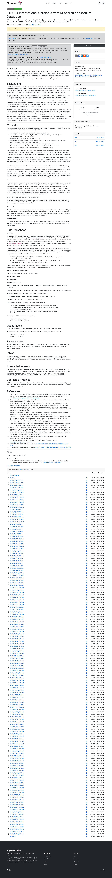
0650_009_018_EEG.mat (17, 521)
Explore (67, 3)
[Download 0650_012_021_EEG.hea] (86, 534)
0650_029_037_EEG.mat (16, 619)
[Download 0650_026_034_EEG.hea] (86, 602)
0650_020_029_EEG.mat (17, 575)
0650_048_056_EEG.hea (17, 709)
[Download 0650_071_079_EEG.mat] (86, 824)
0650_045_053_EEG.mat (17, 697)
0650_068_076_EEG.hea (17, 807)
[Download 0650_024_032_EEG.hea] (86, 592)
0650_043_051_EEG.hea (17, 685)
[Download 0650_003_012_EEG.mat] (86, 492)
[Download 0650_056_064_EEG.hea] (86, 748)
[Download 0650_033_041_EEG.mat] (86, 639)
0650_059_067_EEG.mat (17, 765)
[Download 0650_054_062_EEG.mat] (86, 741)
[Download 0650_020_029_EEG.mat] (86, 575)
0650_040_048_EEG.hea (17, 670)
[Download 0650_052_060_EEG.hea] (86, 729)
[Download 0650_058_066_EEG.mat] (86, 761)
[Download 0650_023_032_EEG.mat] (86, 590)
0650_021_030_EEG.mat (17, 580)
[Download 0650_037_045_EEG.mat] (86, 658)
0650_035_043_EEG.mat (17, 648)
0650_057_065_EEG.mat (17, 756)
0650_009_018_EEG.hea (16, 519)
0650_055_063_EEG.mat (17, 746)
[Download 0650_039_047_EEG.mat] (86, 668)
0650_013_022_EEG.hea (16, 539)
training (27, 469)
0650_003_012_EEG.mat (17, 492)
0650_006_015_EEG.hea (16, 504)
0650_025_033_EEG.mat (17, 600)
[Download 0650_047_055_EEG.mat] (86, 707)
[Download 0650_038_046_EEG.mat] (86, 663)
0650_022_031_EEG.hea (16, 582)
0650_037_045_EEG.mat (17, 658)
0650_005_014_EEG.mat (17, 502)
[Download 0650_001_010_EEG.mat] (86, 483)
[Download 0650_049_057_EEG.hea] (86, 714)
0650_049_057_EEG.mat (17, 717)
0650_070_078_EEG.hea (17, 817)
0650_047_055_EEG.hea (16, 704)
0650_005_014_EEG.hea (17, 500)
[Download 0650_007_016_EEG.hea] (86, 509)
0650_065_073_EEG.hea (17, 792)
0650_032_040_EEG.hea (17, 631)
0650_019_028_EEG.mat (17, 570)
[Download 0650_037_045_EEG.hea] (86, 656)
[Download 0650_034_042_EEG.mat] (86, 644)
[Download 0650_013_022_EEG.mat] (86, 541)
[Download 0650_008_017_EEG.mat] (86, 517)
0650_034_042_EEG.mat (17, 643)
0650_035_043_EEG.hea (17, 646)
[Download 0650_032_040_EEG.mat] (86, 634)
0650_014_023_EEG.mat (17, 546)
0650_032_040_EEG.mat (17, 634)
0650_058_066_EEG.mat (17, 761)
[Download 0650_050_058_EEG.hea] (86, 719)
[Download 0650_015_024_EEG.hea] (86, 548)
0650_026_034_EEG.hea (17, 602)
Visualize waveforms (14, 465)
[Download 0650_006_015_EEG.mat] (86, 507)
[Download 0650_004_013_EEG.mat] (86, 497)
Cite (35, 46)
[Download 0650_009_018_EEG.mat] (86, 522)
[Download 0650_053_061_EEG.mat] (86, 736)
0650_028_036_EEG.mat (17, 614)
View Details (89, 115)
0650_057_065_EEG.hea (16, 753)
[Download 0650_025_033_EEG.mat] (86, 600)
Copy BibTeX (42, 46)
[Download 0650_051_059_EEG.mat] (86, 727)
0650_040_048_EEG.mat (17, 673)
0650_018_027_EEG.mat (16, 565)
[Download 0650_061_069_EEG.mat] (86, 775)
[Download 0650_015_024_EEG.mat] (86, 551)
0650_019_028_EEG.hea (16, 568)
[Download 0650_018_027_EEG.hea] (86, 563)
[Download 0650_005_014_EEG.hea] (86, 500)
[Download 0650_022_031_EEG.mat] (86, 585)
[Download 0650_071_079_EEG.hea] (86, 822)
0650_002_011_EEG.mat (16, 487)
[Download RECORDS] (86, 836)
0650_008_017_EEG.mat (16, 517)
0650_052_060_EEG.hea (17, 729)
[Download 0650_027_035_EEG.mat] (86, 609)
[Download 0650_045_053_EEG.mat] (86, 697)
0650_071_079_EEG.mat (16, 824)
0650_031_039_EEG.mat (17, 629)
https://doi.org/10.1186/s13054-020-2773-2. (26, 398)
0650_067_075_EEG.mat (17, 804)
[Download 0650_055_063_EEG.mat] (86, 746)
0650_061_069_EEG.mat (17, 775)
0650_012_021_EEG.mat (16, 536)
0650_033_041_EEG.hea (17, 636)
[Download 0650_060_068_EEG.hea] (86, 768)
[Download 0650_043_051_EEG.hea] (86, 685)
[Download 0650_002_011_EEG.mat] (86, 487)
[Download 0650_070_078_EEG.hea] (86, 817)
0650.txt (12, 478)
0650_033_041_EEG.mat (17, 639)
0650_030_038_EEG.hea (17, 621)
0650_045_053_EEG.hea (17, 695)
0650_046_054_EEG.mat (17, 702)
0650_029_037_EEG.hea (16, 617)
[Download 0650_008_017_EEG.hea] (86, 514)
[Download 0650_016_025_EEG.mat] (86, 556)
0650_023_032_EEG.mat (17, 590)
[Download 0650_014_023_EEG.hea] (86, 544)
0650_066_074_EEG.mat (17, 800)
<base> (21, 469)
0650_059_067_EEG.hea (16, 763)
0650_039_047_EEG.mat (17, 668)
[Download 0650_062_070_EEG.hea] (86, 778)
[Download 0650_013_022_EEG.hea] (86, 539)
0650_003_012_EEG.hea (16, 490)
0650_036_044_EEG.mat (17, 653)
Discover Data (47, 856)
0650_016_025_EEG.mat (17, 556)
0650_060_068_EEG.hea (17, 768)
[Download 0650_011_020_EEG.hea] (86, 529)
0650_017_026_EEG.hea (16, 558)
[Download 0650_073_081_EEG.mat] (86, 834)
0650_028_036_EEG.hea (17, 612)
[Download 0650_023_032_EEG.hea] (86, 587)
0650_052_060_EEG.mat (17, 731)
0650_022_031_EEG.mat (17, 585)
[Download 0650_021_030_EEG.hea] (86, 578)
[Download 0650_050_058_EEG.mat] (86, 722)
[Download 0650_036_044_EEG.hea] (86, 651)
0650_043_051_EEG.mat (17, 687)
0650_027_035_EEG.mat (17, 609)
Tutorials (76, 864)
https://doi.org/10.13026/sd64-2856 (85, 95)
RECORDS (13, 836)
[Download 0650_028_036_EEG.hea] (86, 612)
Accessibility (102, 870)
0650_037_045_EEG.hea (16, 656)
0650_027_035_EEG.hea (16, 607)
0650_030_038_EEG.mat (17, 624)
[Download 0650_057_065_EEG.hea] (86, 753)
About (54, 3)
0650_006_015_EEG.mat (17, 507)
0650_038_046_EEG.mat (17, 663)
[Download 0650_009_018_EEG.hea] (86, 519)
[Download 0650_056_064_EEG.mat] (86, 751)
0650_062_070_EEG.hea (17, 778)
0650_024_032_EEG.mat (17, 595)
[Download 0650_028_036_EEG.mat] (86, 614)
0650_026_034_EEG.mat (17, 604)
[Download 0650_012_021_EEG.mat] (86, 536)
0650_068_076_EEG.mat (17, 809)
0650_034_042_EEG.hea (17, 641)
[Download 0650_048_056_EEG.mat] (86, 712)
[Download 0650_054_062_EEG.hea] (86, 739)
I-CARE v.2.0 (12, 38)
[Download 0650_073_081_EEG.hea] (86, 831)
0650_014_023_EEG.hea (16, 543)
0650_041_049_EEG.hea (16, 675)
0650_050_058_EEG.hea (17, 719)
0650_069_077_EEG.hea (16, 812)
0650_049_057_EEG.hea (16, 714)
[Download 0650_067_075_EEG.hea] (86, 802)
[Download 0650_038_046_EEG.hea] (86, 661)
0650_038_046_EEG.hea (17, 661)
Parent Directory (14, 475)
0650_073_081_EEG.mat (17, 834)
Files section (88, 38)
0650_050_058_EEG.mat (17, 721)
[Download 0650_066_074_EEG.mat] (86, 800)
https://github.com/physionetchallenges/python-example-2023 (53, 447)
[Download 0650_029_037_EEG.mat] (86, 619)
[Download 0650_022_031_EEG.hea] (86, 583)
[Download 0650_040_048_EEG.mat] (86, 673)
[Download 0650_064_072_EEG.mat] (86, 790)
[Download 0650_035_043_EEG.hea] (86, 646)
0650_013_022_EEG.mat (17, 541)
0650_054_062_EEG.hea (17, 739)
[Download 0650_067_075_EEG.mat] (86, 805)
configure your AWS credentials (52, 462)
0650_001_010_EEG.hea (16, 480)
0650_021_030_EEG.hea (16, 578)
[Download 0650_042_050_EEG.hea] (86, 680)
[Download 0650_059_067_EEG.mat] (86, 766)
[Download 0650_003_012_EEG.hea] (86, 490)
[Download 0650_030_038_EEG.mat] (86, 624)
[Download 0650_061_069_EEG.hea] (86, 773)
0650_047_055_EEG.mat (17, 707)
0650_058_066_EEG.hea (17, 758)
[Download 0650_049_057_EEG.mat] (86, 717)
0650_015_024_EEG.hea (16, 548)
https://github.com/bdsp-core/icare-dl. (21, 442)
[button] (76, 56)
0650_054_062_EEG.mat (17, 741)
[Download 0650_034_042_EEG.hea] (86, 641)
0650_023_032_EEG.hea (17, 587)
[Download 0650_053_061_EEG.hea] (86, 734)
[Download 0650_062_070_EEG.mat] (86, 780)
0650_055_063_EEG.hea (17, 743)
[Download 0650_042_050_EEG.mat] (86, 683)
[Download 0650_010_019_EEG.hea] (86, 524)
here (29, 29)
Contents (89, 46)
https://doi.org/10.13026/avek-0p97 (18, 54)
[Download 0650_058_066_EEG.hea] (86, 758)
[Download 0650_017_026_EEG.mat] (86, 561)
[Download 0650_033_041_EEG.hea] (86, 636)
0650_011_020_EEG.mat (16, 531)
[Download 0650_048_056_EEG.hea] (86, 709)
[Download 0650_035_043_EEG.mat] (86, 648)
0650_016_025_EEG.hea (16, 553)
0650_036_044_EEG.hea (17, 651)
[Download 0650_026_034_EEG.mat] (86, 605)
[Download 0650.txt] (86, 478)
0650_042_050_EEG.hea (17, 680)
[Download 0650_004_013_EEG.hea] (86, 495)
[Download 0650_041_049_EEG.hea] (86, 675)
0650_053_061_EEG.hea (17, 734)
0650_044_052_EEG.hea (17, 690)
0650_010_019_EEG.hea (16, 524)
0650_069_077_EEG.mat (16, 814)
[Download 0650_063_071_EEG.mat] (86, 785)
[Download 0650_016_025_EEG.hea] (86, 553)
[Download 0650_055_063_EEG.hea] (86, 744)
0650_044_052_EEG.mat (17, 692)
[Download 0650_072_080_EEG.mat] (86, 829)
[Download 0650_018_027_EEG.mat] (86, 566)
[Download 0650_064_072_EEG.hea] (86, 788)
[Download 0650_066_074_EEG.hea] (86, 797)
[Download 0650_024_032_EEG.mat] (86, 595)
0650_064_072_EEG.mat (17, 790)
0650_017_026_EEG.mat (16, 560)
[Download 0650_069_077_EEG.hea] (86, 812)
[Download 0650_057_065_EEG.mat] (86, 756)
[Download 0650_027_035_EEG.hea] (86, 607)
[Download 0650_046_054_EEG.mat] (86, 702)
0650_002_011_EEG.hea (16, 485)
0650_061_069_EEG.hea (16, 773)
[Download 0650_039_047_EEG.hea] (86, 666)
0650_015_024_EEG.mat (17, 551)
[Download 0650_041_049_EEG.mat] (86, 678)
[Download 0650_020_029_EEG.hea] (86, 573)
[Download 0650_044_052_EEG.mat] (86, 692)
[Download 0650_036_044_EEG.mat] (86, 653)
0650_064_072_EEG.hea (17, 787)
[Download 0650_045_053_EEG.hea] (86, 695)
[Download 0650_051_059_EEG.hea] (86, 724)
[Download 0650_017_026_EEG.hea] (86, 558)
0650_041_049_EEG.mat (17, 678)
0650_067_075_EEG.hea (16, 802)
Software (76, 859)
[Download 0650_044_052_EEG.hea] (86, 690)
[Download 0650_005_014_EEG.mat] (86, 502)
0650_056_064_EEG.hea (17, 748)
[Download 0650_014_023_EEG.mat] (86, 546)
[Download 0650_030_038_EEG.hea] (86, 622)
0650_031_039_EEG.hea (16, 626)
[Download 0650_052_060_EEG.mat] (86, 731)
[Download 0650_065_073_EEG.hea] (86, 792)
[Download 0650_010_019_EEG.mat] (86, 527)
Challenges (76, 861)
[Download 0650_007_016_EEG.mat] (86, 512)
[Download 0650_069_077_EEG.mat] (86, 814)
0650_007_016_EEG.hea (16, 509)
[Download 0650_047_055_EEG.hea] (86, 705)
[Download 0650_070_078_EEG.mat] (86, 819)
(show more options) (46, 57)
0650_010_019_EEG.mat (16, 526)
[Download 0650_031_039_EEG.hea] (86, 627)
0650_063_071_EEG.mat (17, 785)
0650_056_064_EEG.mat (17, 751)
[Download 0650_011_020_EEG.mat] (86, 531)
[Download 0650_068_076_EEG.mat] (86, 809)
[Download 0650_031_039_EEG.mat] (86, 629)
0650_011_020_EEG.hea (16, 529)
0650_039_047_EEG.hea (16, 665)
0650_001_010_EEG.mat (16, 482)
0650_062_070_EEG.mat (17, 780)
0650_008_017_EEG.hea (16, 514)
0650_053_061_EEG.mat (17, 736)
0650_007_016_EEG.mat (16, 512)
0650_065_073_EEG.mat (17, 795)
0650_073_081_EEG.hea (16, 831)
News (45, 864)
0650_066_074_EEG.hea (17, 797)
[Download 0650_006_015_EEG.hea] (86, 505)
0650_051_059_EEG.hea (16, 724)
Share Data (47, 859)
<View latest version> (34, 25)
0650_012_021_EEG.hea (16, 534)
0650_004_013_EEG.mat (17, 497)
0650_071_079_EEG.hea (16, 822)
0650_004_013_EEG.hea (17, 495)
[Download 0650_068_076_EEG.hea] (86, 807)
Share (48, 3)
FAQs (60, 3)
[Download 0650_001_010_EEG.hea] (86, 480)
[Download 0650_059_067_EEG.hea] (86, 763)
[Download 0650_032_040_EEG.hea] (86, 631)
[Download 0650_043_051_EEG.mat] (86, 687)
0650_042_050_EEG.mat (17, 682)
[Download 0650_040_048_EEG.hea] (86, 670)
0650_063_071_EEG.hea (16, 782)
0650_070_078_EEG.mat (17, 819)
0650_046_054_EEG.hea (17, 700)
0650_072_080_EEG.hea (17, 826)
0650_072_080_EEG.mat (17, 829)
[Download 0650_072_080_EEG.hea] (86, 827)
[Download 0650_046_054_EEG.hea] (86, 700)
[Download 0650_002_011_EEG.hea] (86, 485)
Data (75, 856)
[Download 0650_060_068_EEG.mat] (86, 770)
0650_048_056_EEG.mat (17, 712)
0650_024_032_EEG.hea (17, 592)
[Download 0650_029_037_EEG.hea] (86, 617)
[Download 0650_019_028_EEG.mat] (86, 570)
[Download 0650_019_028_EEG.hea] (86, 568)
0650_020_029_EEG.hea (16, 573)
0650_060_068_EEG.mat (17, 770)
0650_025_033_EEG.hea (17, 597)
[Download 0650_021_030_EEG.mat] (86, 580)
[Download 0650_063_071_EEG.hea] (86, 783)
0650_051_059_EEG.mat (17, 726)
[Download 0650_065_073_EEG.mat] (86, 795)
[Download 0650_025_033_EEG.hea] (86, 597)
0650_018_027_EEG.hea (16, 563)
